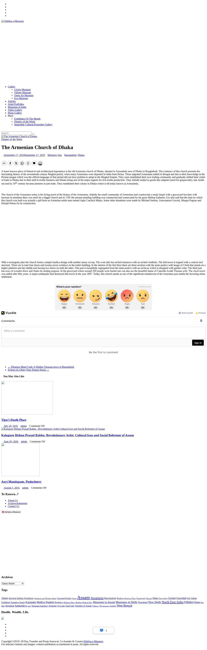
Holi (188, 598)
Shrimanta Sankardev (40, 606)
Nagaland (143, 602)
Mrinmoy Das (55, 155)
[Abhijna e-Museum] (2, 80)
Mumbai (78, 602)
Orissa (196, 602)
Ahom (4, 598)
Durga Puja (163, 598)
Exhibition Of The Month (27, 118)
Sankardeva (21, 605)
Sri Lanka (61, 606)
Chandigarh (140, 598)
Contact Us (13, 506)
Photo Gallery (15, 112)
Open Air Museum (23, 95)
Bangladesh (70, 155)
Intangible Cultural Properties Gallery (33, 124)
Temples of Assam (83, 606)
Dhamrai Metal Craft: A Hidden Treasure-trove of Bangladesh (41, 367)
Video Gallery (15, 110)
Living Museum (22, 89)
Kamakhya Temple (18, 602)
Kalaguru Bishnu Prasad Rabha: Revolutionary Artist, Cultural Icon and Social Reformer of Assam (67, 435)
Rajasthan (9, 606)
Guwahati (181, 598)
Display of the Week (24, 121)
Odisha (188, 602)
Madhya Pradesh (45, 602)
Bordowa (120, 598)
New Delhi (154, 602)
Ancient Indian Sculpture (21, 598)
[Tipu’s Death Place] (27, 413)
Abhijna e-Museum (93, 641)
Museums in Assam (104, 602)
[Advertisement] (66, 50)
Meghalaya (58, 602)
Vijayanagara (104, 606)
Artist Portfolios (16, 104)
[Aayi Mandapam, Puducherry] (20, 475)
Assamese (97, 598)
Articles (12, 101)
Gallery (11, 86)
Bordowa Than (130, 598)
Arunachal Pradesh (64, 598)
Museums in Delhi (126, 602)
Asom (74, 598)
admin (23, 426)
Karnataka (31, 602)
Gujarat (172, 598)
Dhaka (81, 155)
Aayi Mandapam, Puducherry (21, 481)
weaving (112, 606)
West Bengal (124, 605)
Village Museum (22, 92)
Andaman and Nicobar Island (45, 598)
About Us (13, 500)
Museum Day (87, 602)
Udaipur (95, 606)
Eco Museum (21, 98)
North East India (172, 602)
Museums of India (17, 107)
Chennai (149, 598)
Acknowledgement (17, 503)
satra (29, 606)
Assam (83, 597)
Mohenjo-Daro (69, 602)
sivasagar (53, 606)
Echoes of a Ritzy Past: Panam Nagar (28, 369)
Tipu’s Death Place (13, 420)
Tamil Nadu (69, 606)
